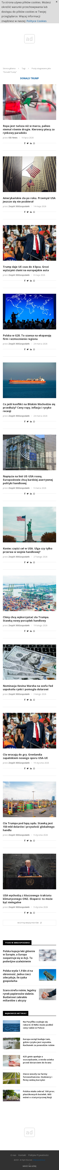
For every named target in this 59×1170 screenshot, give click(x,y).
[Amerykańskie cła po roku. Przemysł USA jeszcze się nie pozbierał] (29, 174)
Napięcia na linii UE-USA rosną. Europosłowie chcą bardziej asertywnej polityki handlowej (28, 480)
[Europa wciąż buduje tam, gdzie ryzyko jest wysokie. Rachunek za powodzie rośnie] (11, 1043)
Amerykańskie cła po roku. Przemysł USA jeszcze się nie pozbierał (29, 199)
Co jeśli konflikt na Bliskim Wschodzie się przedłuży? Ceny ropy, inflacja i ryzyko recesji (29, 407)
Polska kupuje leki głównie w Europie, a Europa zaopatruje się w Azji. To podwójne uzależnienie (19, 956)
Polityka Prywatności (38, 1155)
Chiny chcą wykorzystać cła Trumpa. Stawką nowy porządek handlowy (26, 618)
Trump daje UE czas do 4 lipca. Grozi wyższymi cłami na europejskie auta (26, 268)
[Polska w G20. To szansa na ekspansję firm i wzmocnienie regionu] (29, 311)
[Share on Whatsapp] (34, 143)
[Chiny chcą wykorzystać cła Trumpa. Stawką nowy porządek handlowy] (29, 593)
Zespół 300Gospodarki (19, 206)
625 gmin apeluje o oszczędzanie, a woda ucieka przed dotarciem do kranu (38, 1059)
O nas (13, 1155)
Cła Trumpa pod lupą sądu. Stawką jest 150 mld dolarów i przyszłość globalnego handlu (29, 826)
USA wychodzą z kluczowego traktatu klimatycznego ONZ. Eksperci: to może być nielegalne (28, 899)
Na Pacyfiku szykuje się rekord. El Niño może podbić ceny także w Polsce (38, 1024)
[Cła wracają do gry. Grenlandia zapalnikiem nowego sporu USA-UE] (29, 730)
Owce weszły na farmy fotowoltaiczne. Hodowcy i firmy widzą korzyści (37, 1076)
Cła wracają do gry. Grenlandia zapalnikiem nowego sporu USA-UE (25, 756)
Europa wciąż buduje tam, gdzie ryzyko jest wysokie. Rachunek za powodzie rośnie (38, 1042)
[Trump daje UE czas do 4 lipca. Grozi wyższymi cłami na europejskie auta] (29, 243)
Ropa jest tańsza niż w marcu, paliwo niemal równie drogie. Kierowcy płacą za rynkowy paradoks (29, 129)
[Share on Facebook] (24, 143)
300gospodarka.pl (39, 1160)
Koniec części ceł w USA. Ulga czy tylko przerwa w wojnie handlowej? (27, 550)
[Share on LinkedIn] (31, 143)
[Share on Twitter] (28, 143)
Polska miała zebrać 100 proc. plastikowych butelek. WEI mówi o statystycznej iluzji (39, 1094)
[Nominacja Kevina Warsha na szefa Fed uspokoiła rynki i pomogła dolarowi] (29, 662)
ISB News (12, 137)
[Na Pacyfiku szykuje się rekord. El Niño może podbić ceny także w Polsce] (11, 1026)
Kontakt (22, 1155)
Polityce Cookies (36, 21)
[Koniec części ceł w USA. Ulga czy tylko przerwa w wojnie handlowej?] (29, 524)
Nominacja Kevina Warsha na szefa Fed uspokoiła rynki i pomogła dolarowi (28, 687)
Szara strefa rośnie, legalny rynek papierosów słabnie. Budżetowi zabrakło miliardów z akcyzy (19, 995)
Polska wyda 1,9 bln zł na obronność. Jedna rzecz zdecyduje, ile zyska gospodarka (18, 976)
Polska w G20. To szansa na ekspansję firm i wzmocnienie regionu (27, 337)
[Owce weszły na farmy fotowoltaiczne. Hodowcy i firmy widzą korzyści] (11, 1078)
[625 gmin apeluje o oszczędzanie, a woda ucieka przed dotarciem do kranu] (11, 1061)
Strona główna (9, 68)
